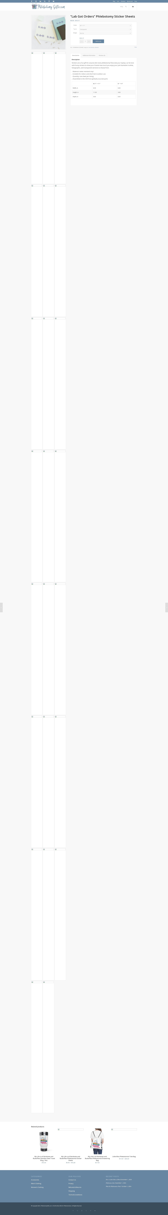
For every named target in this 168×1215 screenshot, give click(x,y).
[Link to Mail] (53, 1)
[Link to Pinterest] (49, 1)
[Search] (126, 7)
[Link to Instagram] (36, 1)
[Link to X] (44, 1)
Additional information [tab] (89, 55)
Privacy (71, 1183)
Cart (118, 1)
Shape (75, 32)
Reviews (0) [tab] (102, 55)
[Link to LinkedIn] (40, 1)
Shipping (72, 1191)
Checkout (123, 1)
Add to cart (98, 41)
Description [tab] (75, 55)
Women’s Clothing (37, 1187)
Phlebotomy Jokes (110, 1183)
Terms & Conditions (75, 1195)
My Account (130, 1)
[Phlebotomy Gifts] (48, 7)
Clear (135, 47)
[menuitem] (114, 1)
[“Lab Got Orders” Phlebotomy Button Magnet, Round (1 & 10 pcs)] (166, 607)
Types (75, 29)
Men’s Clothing (36, 1183)
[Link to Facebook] (31, 1)
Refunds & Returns (75, 1187)
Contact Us (72, 1180)
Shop (135, 1)
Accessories (91, 47)
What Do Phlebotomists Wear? (113, 1186)
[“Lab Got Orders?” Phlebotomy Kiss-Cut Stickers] (1, 607)
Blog (114, 1)
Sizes (75, 25)
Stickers (97, 47)
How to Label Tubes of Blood (113, 1179)
